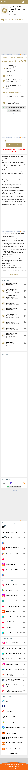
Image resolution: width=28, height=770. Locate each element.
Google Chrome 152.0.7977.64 (14, 669)
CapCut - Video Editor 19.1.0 (13, 532)
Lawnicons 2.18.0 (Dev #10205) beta (15, 727)
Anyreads (13, 14)
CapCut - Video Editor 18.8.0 (13, 527)
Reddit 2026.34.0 (10, 611)
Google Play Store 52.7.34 (12, 543)
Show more (13, 274)
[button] (15, 61)
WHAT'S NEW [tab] (12, 57)
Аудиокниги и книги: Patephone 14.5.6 (11, 296)
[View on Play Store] (19, 61)
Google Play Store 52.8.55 (12, 575)
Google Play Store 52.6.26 (12, 553)
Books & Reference (7, 61)
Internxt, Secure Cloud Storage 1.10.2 (15, 706)
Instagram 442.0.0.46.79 (12, 595)
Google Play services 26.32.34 (14, 633)
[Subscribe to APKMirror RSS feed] (24, 483)
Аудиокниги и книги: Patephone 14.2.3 (11, 334)
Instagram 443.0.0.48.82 (12, 643)
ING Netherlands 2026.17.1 (13, 748)
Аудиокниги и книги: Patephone (15, 19)
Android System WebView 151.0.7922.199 (13, 680)
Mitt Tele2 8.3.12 (10, 716)
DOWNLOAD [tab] (4, 57)
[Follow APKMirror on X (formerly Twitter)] (4, 483)
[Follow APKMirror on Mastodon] (11, 483)
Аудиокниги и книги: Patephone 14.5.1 (11, 327)
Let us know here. (17, 761)
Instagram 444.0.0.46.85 (12, 664)
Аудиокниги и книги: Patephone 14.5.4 (11, 309)
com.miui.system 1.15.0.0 (12, 601)
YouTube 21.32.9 (10, 627)
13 (19, 96)
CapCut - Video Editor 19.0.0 (13, 537)
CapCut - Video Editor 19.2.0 (13, 659)
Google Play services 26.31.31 (14, 617)
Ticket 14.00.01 (10, 711)
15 (13, 96)
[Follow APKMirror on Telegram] (17, 483)
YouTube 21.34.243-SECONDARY (11, 622)
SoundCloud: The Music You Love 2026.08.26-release (15, 732)
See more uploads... (14, 349)
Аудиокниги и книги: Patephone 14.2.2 (11, 341)
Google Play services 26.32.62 (14, 653)
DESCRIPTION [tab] (20, 57)
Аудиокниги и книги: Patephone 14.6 (11, 284)
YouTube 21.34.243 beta (12, 606)
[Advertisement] (14, 39)
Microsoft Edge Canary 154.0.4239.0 (15, 722)
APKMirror (6, 2)
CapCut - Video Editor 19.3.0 (13, 648)
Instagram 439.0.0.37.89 (12, 564)
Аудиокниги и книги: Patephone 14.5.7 (11, 290)
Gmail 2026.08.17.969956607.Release (14, 690)
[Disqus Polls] (14, 375)
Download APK (15, 145)
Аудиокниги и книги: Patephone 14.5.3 (11, 315)
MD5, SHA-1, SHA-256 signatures (14, 92)
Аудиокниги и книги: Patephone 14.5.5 (11, 302)
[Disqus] (14, 416)
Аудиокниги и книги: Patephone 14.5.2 (11, 321)
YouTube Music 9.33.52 (12, 569)
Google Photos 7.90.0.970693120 (10, 674)
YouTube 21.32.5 (10, 559)
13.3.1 (2, 20)
